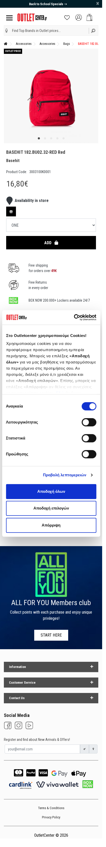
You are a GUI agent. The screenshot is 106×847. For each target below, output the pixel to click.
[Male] (85, 749)
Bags (66, 44)
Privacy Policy (51, 817)
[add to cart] (89, 17)
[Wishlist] (67, 17)
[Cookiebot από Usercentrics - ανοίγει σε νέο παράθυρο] (73, 317)
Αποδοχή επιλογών (51, 508)
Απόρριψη (51, 525)
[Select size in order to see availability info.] (11, 211)
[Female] (93, 749)
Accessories (24, 44)
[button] (6, 30)
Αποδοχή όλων (51, 491)
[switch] (89, 422)
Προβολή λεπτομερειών (64, 475)
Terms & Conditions (51, 808)
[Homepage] (5, 44)
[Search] (93, 30)
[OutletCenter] (32, 17)
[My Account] (78, 17)
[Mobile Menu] (8, 17)
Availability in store (32, 200)
